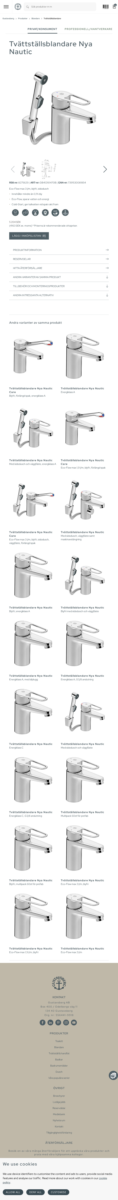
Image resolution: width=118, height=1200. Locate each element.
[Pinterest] (58, 1022)
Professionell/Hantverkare (88, 29)
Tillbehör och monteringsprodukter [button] (39, 286)
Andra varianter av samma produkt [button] (37, 277)
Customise (58, 1192)
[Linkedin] (50, 1022)
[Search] (27, 6)
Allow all (13, 1192)
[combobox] (63, 6)
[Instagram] (66, 1022)
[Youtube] (74, 1022)
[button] (105, 169)
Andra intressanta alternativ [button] (33, 295)
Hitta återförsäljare (27, 268)
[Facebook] (42, 1022)
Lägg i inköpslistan (27, 235)
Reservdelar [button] (22, 259)
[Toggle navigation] (6, 6)
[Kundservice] (113, 1075)
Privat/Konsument (42, 29)
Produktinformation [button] (27, 250)
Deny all (35, 1192)
